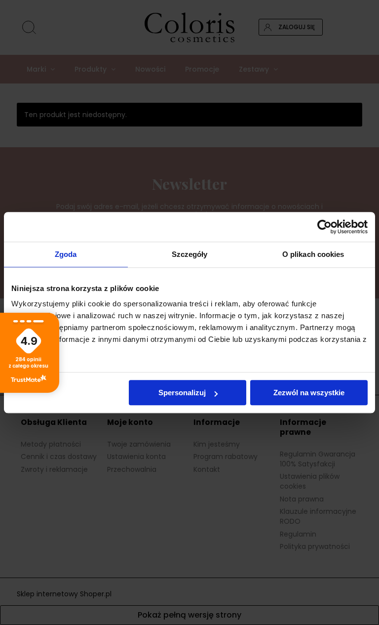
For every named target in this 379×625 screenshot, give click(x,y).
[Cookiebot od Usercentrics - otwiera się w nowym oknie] (324, 226)
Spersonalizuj (182, 392)
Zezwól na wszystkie (308, 392)
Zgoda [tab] (66, 254)
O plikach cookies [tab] (313, 254)
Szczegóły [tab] (190, 254)
